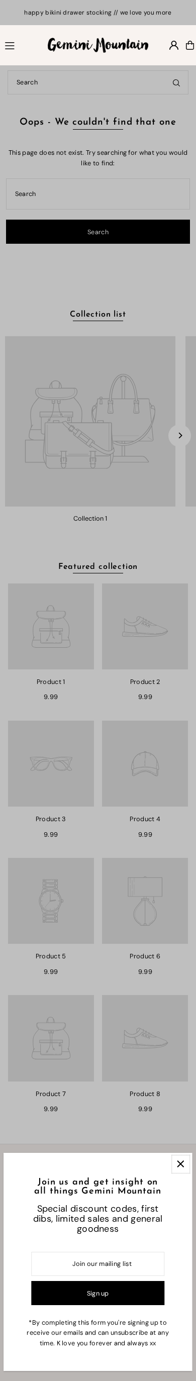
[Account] (173, 45)
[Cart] (190, 45)
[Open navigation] (21, 45)
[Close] (180, 1164)
